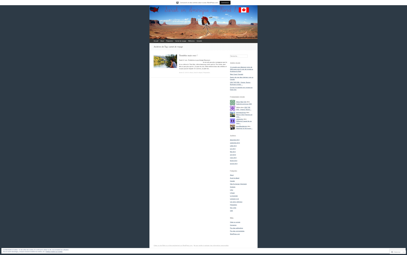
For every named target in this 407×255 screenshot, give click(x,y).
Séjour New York (241, 102)
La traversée (234, 196)
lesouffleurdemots (241, 126)
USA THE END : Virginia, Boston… (243, 108)
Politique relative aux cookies (54, 251)
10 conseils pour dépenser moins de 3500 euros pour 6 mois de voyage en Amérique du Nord (241, 69)
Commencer (225, 2)
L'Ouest (232, 193)
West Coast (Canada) (236, 74)
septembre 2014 (235, 143)
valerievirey (239, 119)
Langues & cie (234, 199)
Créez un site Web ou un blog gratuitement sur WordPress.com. (173, 245)
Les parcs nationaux (236, 202)
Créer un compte (235, 222)
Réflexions (191, 41)
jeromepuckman (241, 112)
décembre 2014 (234, 140)
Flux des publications (236, 228)
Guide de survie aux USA (244, 104)
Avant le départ (198, 72)
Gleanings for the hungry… (244, 128)
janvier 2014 (233, 164)
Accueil (156, 41)
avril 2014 (233, 155)
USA (231, 211)
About (162, 41)
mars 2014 (233, 158)
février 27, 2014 (183, 72)
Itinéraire (232, 187)
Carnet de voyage (180, 41)
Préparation (169, 41)
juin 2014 (233, 149)
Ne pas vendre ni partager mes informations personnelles (211, 245)
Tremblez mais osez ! (188, 55)
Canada (232, 181)
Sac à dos (233, 208)
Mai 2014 (233, 152)
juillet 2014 (233, 146)
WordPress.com (235, 234)
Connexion (233, 225)
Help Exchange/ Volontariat (238, 184)
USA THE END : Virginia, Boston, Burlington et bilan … (240, 83)
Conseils (199, 41)
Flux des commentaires (237, 231)
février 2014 (233, 161)
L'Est (231, 190)
